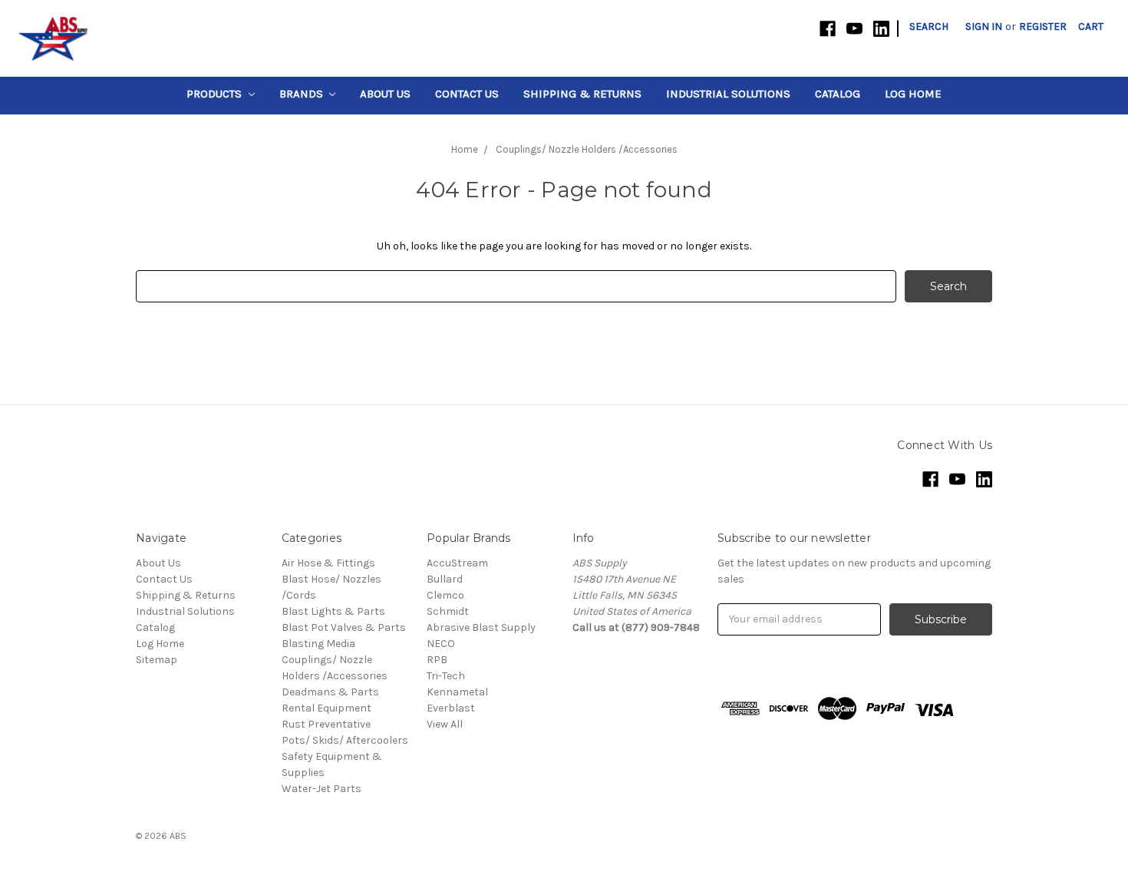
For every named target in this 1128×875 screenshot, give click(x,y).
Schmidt (448, 611)
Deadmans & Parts (330, 691)
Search (928, 26)
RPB (437, 659)
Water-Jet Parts (321, 788)
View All (445, 724)
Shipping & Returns (582, 94)
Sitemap (156, 659)
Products (215, 94)
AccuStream (457, 563)
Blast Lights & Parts (333, 611)
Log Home (913, 94)
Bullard (445, 579)
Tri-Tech (446, 675)
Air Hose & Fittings (328, 563)
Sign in (983, 26)
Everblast (451, 708)
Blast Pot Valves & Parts (344, 627)
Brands (302, 94)
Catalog (837, 94)
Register (1043, 26)
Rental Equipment (326, 708)
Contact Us (467, 94)
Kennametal (457, 691)
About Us (385, 94)
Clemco (445, 595)
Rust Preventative (326, 724)
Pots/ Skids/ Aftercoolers (345, 740)
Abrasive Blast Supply (481, 627)
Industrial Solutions (728, 94)
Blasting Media (318, 643)
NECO (441, 643)
